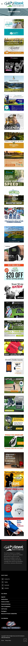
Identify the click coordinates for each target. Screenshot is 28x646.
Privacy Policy (8, 640)
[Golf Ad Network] (14, 4)
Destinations (4, 599)
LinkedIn (6, 588)
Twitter (6, 582)
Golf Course (4, 609)
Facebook (6, 585)
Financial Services (5, 604)
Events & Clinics (5, 601)
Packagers (4, 611)
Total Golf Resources (5, 637)
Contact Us (7, 579)
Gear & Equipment (5, 606)
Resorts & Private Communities (9, 613)
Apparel (3, 597)
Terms (2, 640)
